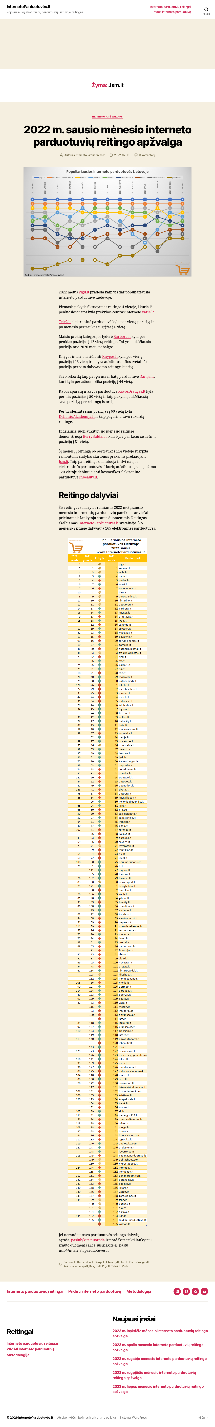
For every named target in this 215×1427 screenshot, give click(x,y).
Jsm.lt (63, 462)
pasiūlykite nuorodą (88, 1240)
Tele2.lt (65, 322)
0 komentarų (147, 155)
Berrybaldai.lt (85, 1262)
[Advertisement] (107, 43)
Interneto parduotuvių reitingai (170, 7)
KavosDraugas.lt (131, 391)
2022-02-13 (122, 155)
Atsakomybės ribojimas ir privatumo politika (86, 1417)
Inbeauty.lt (88, 477)
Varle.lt (148, 312)
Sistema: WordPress (133, 1417)
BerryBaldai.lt (95, 436)
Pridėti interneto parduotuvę (172, 12)
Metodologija (138, 1291)
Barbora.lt (122, 337)
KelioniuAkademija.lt (77, 416)
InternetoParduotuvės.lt (28, 7)
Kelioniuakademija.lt (75, 1266)
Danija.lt (147, 376)
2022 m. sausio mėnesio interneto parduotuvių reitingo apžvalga (107, 135)
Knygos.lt (110, 356)
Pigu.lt (84, 292)
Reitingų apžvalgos (107, 116)
